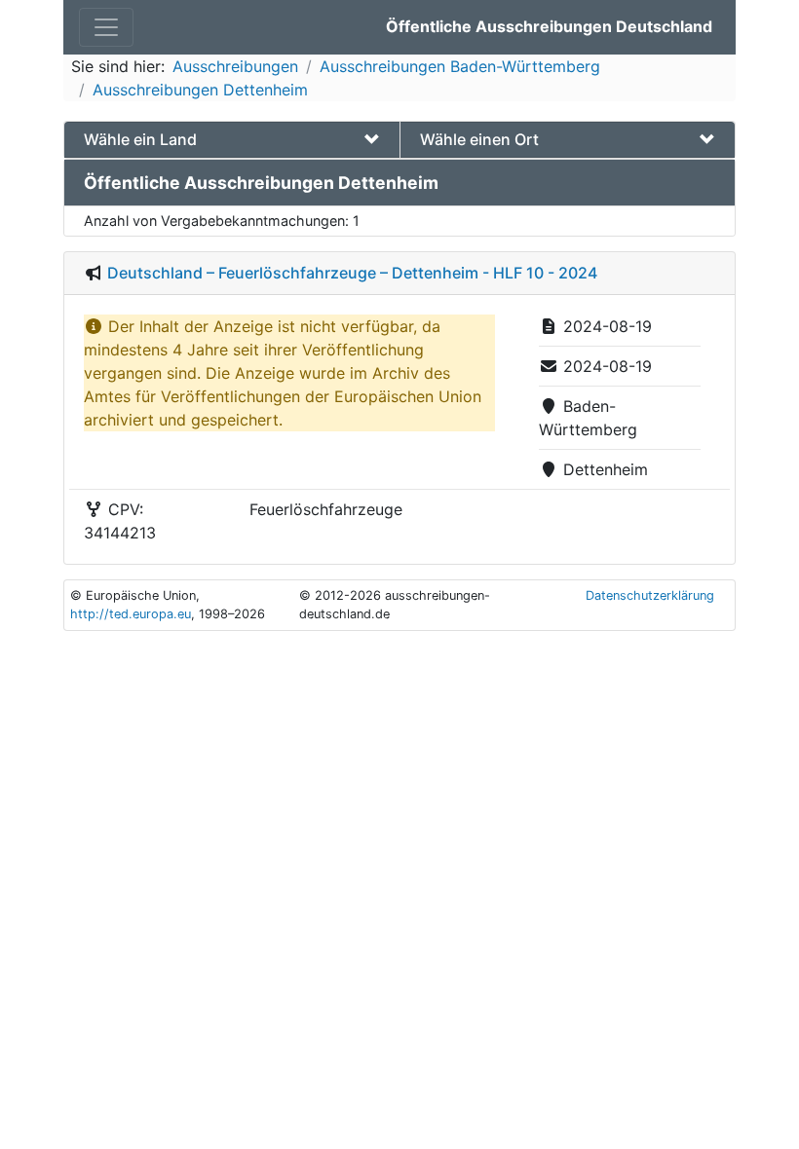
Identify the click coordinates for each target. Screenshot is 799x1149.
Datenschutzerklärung (650, 595)
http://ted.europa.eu (130, 614)
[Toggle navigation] (106, 27)
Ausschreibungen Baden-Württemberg (460, 66)
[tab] (232, 140)
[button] (232, 139)
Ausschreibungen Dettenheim (200, 89)
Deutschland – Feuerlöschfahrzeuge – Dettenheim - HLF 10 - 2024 (352, 272)
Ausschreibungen (235, 66)
